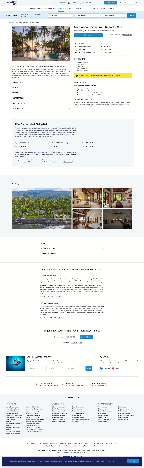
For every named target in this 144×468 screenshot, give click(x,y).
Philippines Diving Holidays (33, 415)
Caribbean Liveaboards (58, 411)
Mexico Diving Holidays (33, 411)
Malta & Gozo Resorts (104, 419)
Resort (23, 16)
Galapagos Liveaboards (59, 415)
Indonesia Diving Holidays (13, 431)
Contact (74, 2)
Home (6, 22)
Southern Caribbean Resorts (126, 415)
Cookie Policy (94, 446)
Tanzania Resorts (123, 417)
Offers (70, 8)
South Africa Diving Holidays (34, 421)
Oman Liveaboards (77, 407)
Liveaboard (38, 14)
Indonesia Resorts (103, 415)
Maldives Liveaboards (58, 421)
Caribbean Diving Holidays (13, 417)
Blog (103, 8)
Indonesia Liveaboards (58, 419)
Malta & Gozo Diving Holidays (34, 409)
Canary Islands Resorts (104, 411)
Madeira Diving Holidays (13, 433)
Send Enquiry (112, 2)
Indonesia (11, 22)
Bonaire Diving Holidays (12, 411)
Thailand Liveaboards (78, 417)
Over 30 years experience (99, 384)
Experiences (80, 8)
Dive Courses (93, 8)
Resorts (61, 8)
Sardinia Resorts (122, 411)
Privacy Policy (83, 446)
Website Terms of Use (71, 446)
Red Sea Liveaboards (78, 413)
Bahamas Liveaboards (58, 407)
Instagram (118, 368)
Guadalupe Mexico (57, 417)
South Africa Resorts (124, 413)
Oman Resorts (122, 407)
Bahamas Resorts (103, 409)
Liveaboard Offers (98, 443)
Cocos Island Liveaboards (59, 413)
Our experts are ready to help (74, 384)
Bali (17, 22)
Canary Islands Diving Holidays (14, 415)
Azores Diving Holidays (12, 407)
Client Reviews (43, 443)
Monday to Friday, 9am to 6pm (49, 384)
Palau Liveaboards (77, 409)
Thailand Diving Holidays (33, 425)
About (110, 8)
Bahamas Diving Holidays (13, 409)
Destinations (35, 8)
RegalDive (11, 3)
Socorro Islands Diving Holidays (35, 419)
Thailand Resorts (123, 419)
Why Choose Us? (32, 443)
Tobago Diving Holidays (33, 427)
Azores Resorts (102, 407)
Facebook (107, 368)
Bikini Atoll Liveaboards (58, 409)
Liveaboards (49, 8)
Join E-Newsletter (60, 2)
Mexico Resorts (102, 421)
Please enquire (68, 162)
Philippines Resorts (123, 409)
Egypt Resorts (102, 413)
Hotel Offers (108, 443)
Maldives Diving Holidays (33, 407)
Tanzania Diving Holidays (33, 423)
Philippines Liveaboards (79, 411)
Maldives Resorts (103, 417)
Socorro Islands (76, 415)
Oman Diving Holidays (32, 413)
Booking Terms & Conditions (54, 446)
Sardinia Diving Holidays (33, 417)
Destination (25, 14)
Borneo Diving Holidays (12, 413)
